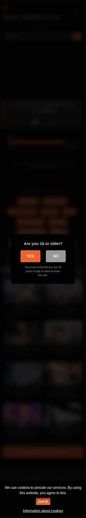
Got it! (43, 501)
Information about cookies (43, 511)
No (55, 256)
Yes (30, 256)
